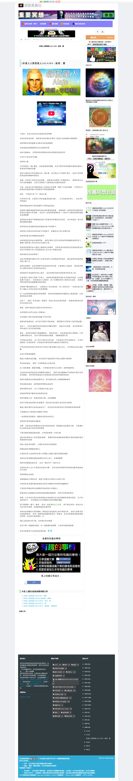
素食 (56, 712)
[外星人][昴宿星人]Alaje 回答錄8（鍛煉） (38, 598)
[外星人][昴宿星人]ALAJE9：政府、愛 (98, 738)
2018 (86, 694)
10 (87, 742)
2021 (86, 682)
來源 (50, 531)
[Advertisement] (51, 632)
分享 (34, 582)
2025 (86, 668)
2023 (86, 675)
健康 (74, 665)
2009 (86, 727)
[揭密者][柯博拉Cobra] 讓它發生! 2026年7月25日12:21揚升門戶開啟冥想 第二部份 (103, 252)
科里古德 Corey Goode (61, 709)
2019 (86, 690)
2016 (86, 701)
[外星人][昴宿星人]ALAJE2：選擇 (35, 596)
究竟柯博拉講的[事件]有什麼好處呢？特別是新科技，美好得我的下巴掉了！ (102, 218)
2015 (86, 705)
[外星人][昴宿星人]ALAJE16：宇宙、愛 (37, 601)
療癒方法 (57, 705)
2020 (86, 686)
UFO (27, 680)
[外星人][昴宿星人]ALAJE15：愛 (35, 603)
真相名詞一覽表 (25, 697)
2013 (86, 712)
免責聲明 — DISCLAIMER (84, 775)
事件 (32, 686)
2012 (86, 716)
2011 (86, 720)
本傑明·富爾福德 (98, 158)
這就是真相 (26, 775)
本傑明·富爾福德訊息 (61, 698)
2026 (86, 664)
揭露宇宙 (107, 158)
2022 (86, 679)
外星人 (70, 672)
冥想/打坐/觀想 (59, 668)
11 (87, 734)
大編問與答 (58, 676)
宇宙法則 (57, 690)
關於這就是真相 (80, 24)
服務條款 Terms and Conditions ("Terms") (43, 775)
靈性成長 (57, 716)
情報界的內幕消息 (36, 682)
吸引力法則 (58, 672)
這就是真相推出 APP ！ (99, 243)
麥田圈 (32, 680)
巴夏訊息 (69, 690)
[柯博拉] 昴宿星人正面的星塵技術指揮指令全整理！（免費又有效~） (103, 261)
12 (87, 731)
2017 (86, 697)
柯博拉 (89, 158)
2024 (86, 671)
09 (87, 746)
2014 (86, 708)
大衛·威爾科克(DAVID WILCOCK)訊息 (65, 680)
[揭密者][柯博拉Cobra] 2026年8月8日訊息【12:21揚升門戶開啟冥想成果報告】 (103, 236)
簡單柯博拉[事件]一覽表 (99, 44)
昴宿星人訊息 (59, 694)
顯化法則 (69, 716)
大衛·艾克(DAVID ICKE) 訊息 (64, 687)
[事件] (89, 44)
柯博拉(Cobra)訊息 (60, 701)
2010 (86, 723)
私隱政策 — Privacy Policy (66, 775)
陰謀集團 (39, 680)
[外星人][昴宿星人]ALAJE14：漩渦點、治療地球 (40, 606)
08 (87, 749)
